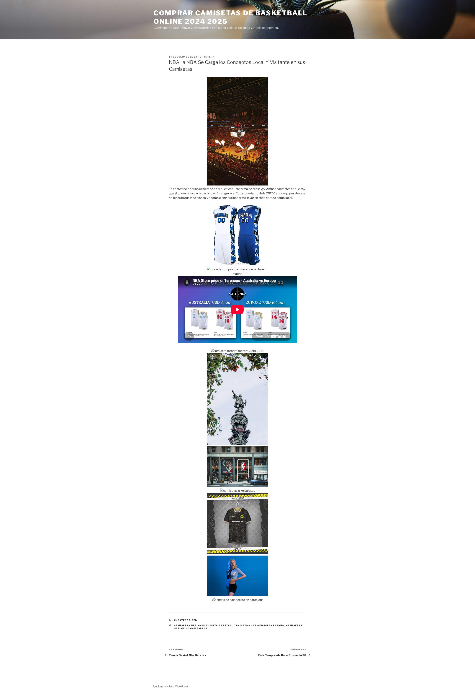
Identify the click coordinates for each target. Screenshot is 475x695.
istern (209, 57)
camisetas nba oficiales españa (259, 625)
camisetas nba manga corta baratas (203, 625)
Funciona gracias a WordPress (171, 686)
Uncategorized (185, 620)
